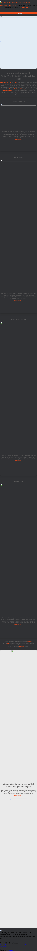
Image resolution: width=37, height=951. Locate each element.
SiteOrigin (10, 950)
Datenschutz (4, 945)
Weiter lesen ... (18, 139)
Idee (8, 643)
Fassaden (3, 82)
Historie (18, 945)
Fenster (8, 82)
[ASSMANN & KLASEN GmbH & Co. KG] (15, 2)
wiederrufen (27, 945)
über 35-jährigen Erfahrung (17, 89)
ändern (12, 945)
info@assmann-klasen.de (8, 5)
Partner (29, 641)
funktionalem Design (8, 90)
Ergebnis (21, 646)
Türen (15, 82)
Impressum (24, 7)
